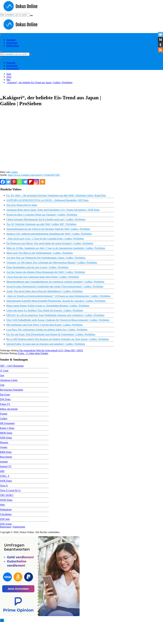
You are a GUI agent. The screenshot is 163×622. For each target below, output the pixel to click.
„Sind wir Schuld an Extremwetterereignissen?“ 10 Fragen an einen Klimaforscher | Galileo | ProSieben (58, 296)
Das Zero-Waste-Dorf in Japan (21, 205)
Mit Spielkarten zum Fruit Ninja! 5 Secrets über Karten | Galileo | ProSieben (44, 324)
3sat (2, 375)
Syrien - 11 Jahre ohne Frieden (33, 353)
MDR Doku (6, 432)
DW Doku (5, 399)
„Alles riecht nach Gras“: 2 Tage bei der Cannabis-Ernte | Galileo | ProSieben (45, 238)
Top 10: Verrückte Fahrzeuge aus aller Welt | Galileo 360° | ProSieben (41, 224)
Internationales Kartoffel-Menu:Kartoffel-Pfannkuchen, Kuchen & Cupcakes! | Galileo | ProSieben (55, 300)
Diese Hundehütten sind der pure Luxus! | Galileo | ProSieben (37, 267)
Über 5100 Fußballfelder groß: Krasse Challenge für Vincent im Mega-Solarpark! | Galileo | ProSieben (57, 320)
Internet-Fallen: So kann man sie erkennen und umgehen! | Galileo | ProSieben (45, 344)
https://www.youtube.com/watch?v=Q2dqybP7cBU (34, 175)
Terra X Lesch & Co (10, 490)
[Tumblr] (160, 44)
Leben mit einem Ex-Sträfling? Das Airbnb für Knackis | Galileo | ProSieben (44, 310)
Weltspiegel (6, 509)
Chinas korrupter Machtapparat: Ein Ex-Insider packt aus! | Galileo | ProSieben (45, 219)
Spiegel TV (6, 466)
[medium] (160, 39)
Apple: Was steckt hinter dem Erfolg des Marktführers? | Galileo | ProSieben (44, 291)
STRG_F (4, 476)
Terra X (4, 485)
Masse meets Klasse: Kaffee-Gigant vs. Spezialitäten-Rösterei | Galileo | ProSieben (47, 305)
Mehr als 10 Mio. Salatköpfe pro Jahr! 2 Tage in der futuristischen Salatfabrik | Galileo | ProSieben (55, 248)
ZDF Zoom (6, 524)
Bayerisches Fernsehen (11, 389)
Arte (2, 385)
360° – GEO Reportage (12, 365)
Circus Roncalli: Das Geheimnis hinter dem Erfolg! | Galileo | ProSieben (42, 276)
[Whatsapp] (19, 182)
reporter (4, 461)
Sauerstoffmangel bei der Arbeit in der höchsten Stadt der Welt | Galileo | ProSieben (48, 229)
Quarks (3, 447)
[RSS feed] (160, 49)
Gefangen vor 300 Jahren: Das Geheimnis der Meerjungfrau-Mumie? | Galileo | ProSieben (51, 262)
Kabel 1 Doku (7, 428)
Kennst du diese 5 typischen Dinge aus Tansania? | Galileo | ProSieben (41, 214)
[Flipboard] (30, 182)
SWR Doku (6, 480)
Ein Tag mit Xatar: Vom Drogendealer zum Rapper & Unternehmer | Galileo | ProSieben (50, 334)
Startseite (10, 39)
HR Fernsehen (7, 423)
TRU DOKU (7, 495)
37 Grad (4, 370)
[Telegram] (25, 182)
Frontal (3, 413)
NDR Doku (6, 437)
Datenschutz (12, 45)
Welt (2, 504)
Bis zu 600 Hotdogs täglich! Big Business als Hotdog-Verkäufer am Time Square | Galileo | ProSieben (57, 339)
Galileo (14, 172)
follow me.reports (9, 409)
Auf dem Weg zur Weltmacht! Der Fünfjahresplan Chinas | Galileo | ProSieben (45, 257)
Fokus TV (5, 404)
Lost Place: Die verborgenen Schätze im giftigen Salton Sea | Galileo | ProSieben (46, 329)
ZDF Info (5, 519)
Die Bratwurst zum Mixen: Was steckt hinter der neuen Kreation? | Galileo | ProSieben (49, 243)
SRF (2, 471)
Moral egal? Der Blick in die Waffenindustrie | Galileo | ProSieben (39, 253)
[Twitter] (8, 182)
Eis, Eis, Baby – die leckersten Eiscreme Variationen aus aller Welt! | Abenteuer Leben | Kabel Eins (56, 195)
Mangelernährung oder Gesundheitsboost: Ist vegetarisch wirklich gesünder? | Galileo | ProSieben (55, 281)
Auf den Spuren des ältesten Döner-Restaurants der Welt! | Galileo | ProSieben (45, 272)
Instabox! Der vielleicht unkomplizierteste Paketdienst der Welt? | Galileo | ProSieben (49, 233)
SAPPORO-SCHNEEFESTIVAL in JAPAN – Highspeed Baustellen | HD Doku (47, 200)
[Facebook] (3, 182)
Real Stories (6, 456)
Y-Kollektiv (6, 514)
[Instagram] (36, 182)
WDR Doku (6, 500)
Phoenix (4, 442)
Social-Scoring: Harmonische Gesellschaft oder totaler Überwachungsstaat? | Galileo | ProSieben (54, 286)
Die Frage (5, 394)
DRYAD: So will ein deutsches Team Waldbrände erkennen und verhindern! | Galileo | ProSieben (55, 315)
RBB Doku (6, 452)
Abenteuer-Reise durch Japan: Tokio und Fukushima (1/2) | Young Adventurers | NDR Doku (53, 209)
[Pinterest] (14, 182)
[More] (42, 182)
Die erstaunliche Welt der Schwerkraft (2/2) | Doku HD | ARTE (51, 350)
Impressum (11, 42)
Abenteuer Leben (9, 380)
